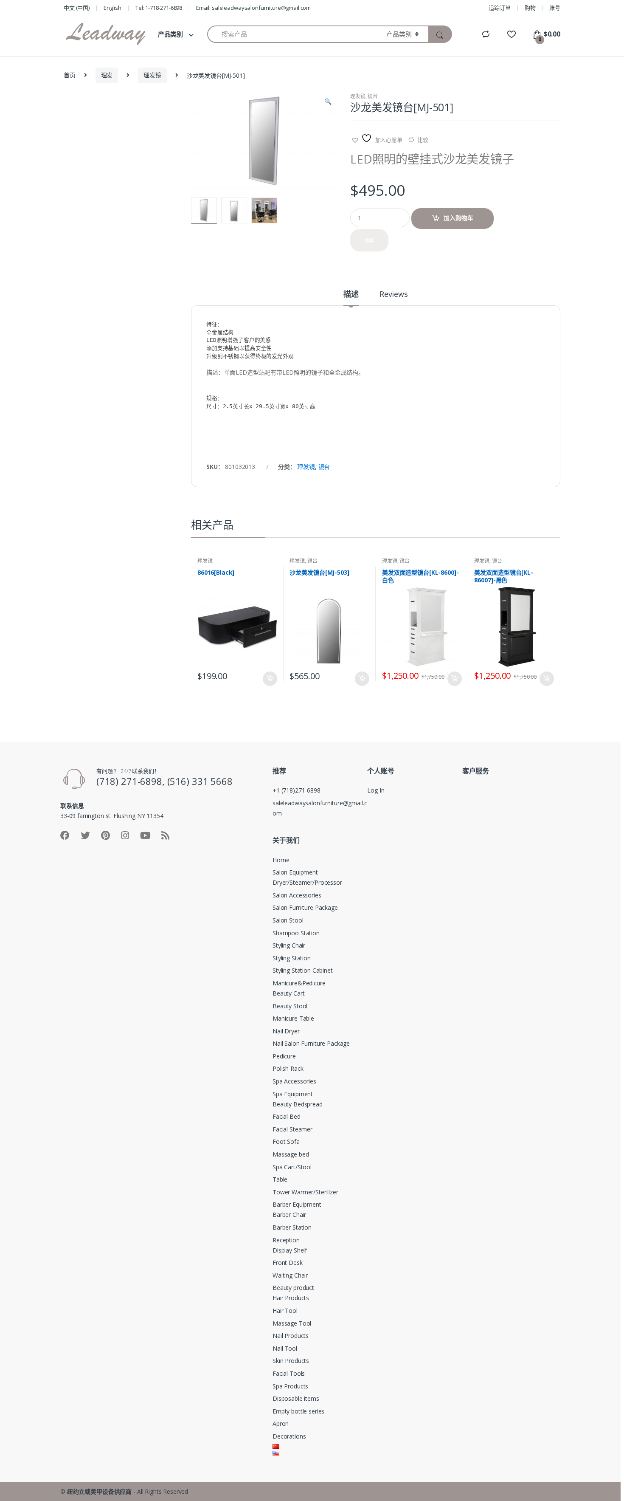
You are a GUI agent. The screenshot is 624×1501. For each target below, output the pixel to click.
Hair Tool (285, 1310)
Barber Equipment (297, 1204)
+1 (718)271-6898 (296, 790)
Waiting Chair (290, 1275)
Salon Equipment (295, 872)
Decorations (289, 1436)
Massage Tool (292, 1323)
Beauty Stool (290, 1006)
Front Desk (288, 1262)
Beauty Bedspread (298, 1104)
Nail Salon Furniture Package (311, 1043)
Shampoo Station (296, 933)
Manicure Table (293, 1018)
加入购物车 (458, 218)
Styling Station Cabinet (303, 970)
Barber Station (292, 1227)
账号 (554, 7)
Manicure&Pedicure (299, 983)
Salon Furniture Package (305, 907)
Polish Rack (288, 1068)
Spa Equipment (293, 1094)
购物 (530, 7)
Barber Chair (289, 1214)
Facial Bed (287, 1116)
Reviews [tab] (393, 294)
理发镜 (152, 75)
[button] (328, 102)
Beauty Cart (288, 993)
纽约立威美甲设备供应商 (99, 1491)
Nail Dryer (286, 1031)
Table (280, 1179)
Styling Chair (289, 945)
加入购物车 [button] (269, 679)
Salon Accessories (297, 895)
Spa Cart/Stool (292, 1167)
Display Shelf (290, 1250)
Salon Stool (288, 920)
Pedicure (284, 1056)
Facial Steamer (292, 1129)
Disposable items (296, 1398)
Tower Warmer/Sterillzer (305, 1192)
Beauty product (293, 1288)
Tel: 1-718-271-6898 (158, 7)
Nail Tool (285, 1348)
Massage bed (291, 1154)
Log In (375, 790)
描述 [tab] (351, 294)
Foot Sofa (286, 1141)
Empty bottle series (298, 1411)
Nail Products (291, 1336)
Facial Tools (289, 1373)
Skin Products (291, 1361)
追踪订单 (499, 7)
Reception (286, 1240)
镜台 (373, 96)
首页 (70, 75)
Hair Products (291, 1298)
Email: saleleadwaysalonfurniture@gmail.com (253, 7)
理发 (107, 75)
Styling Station (292, 958)
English (112, 7)
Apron (281, 1423)
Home (281, 860)
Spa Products (290, 1386)
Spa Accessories (294, 1081)
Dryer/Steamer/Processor (307, 882)
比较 (422, 140)
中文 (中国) (77, 7)
